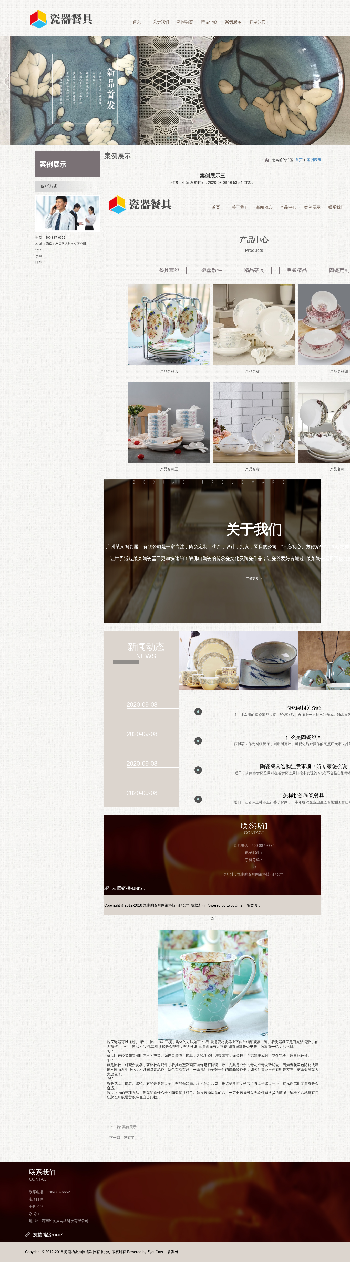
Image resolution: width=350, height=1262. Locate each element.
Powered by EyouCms (223, 905)
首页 (137, 21)
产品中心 (209, 21)
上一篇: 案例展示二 (124, 1127)
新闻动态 (185, 21)
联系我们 (257, 21)
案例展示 (233, 21)
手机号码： (254, 860)
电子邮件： (254, 853)
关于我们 (161, 21)
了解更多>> (254, 579)
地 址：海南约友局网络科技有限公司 (254, 874)
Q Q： (254, 867)
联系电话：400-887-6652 (254, 845)
